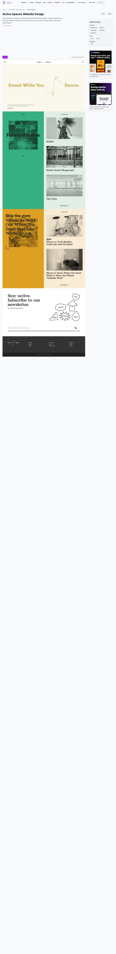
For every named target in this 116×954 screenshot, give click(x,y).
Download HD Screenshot (78, 57)
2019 (92, 44)
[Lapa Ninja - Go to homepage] (7, 2)
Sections (50, 2)
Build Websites (70, 2)
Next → (110, 13)
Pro (64, 2)
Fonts (44, 2)
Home (4, 9)
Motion (32, 2)
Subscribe (92, 2)
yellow (97, 38)
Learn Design (82, 2)
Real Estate (93, 33)
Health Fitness (94, 27)
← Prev (103, 13)
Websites (23, 2)
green (92, 38)
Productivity (102, 30)
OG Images (38, 2)
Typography (93, 30)
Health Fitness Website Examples (16, 9)
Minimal (101, 27)
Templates (57, 2)
